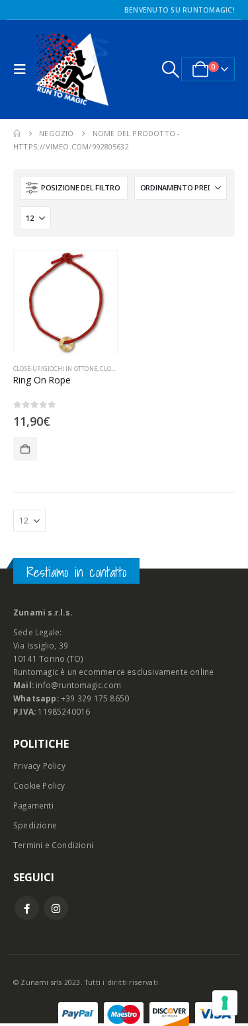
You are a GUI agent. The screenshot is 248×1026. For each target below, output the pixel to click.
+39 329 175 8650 (95, 698)
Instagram (56, 908)
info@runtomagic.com (78, 685)
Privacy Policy (39, 765)
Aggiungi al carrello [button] (25, 449)
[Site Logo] (72, 69)
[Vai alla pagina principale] (17, 133)
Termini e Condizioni (53, 845)
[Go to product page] (65, 302)
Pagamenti (33, 805)
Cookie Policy (39, 785)
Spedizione (35, 825)
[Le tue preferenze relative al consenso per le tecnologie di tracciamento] (224, 1002)
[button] (23, 69)
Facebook (27, 908)
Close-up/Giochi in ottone (55, 368)
